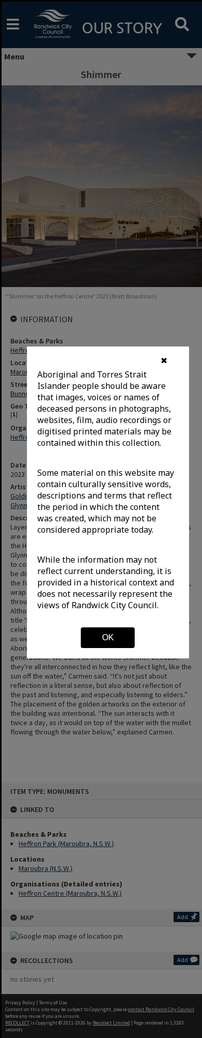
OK (108, 637)
